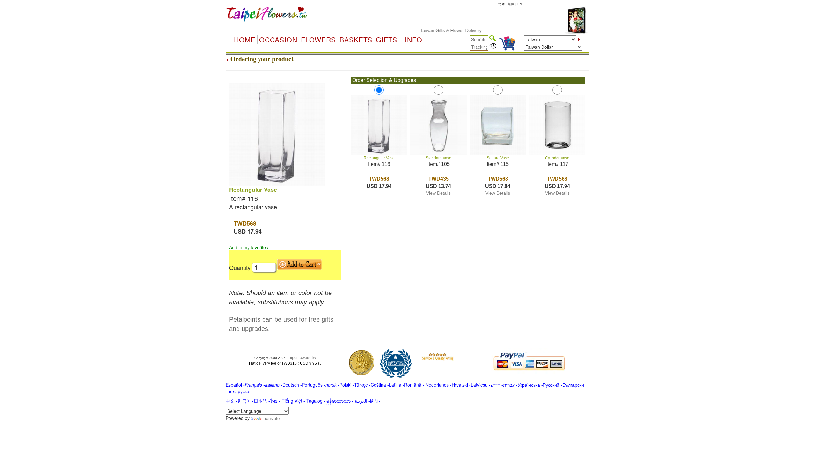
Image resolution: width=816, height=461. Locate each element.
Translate (271, 418)
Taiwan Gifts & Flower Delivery (441, 30)
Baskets (355, 39)
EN (519, 4)
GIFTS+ (388, 39)
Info (413, 39)
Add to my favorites (248, 247)
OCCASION (278, 39)
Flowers (318, 39)
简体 (501, 4)
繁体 (511, 4)
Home (245, 39)
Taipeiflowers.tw (301, 357)
